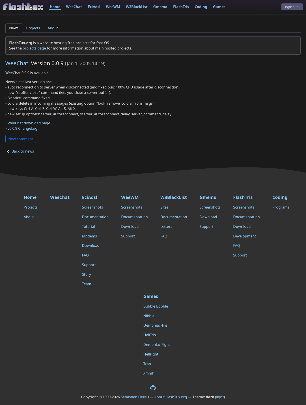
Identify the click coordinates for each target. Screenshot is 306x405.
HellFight (150, 354)
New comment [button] (20, 138)
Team (86, 283)
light (220, 396)
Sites (164, 207)
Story (86, 274)
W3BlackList (137, 6)
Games (219, 6)
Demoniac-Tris (155, 325)
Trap (147, 363)
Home (55, 6)
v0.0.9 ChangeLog (22, 128)
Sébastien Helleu (135, 396)
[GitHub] (153, 387)
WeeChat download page (29, 123)
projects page (34, 48)
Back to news (23, 151)
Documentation (95, 216)
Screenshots (92, 207)
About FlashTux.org (170, 396)
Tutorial (88, 226)
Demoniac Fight (156, 344)
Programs (280, 207)
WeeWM (113, 6)
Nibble (148, 315)
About (53, 28)
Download (90, 245)
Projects (33, 28)
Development (244, 236)
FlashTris (181, 6)
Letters (166, 226)
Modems (89, 236)
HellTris (149, 334)
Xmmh (148, 373)
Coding (201, 6)
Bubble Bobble (155, 306)
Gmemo (160, 6)
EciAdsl (94, 6)
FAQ (85, 255)
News (14, 28)
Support (89, 264)
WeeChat (74, 6)
